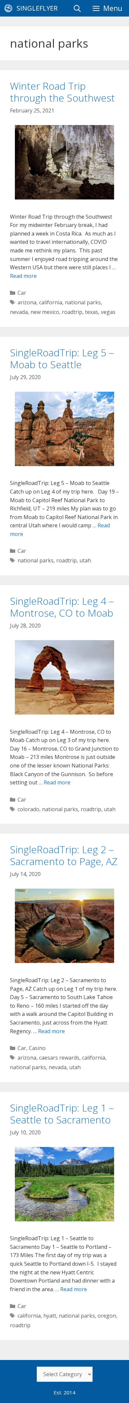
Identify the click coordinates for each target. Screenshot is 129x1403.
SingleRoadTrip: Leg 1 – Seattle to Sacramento (62, 1113)
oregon (107, 1315)
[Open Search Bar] (77, 8)
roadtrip (72, 312)
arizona (27, 302)
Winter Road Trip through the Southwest (62, 92)
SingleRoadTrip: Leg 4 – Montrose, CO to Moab (62, 607)
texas (91, 312)
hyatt (49, 1315)
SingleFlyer (37, 8)
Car (22, 292)
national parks (83, 302)
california (50, 302)
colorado (28, 809)
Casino (37, 1048)
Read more (23, 276)
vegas (108, 312)
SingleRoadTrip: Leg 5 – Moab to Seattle (62, 358)
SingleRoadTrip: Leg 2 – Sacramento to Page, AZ (63, 855)
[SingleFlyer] (10, 8)
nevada (19, 312)
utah (85, 560)
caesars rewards (59, 1057)
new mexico (44, 312)
